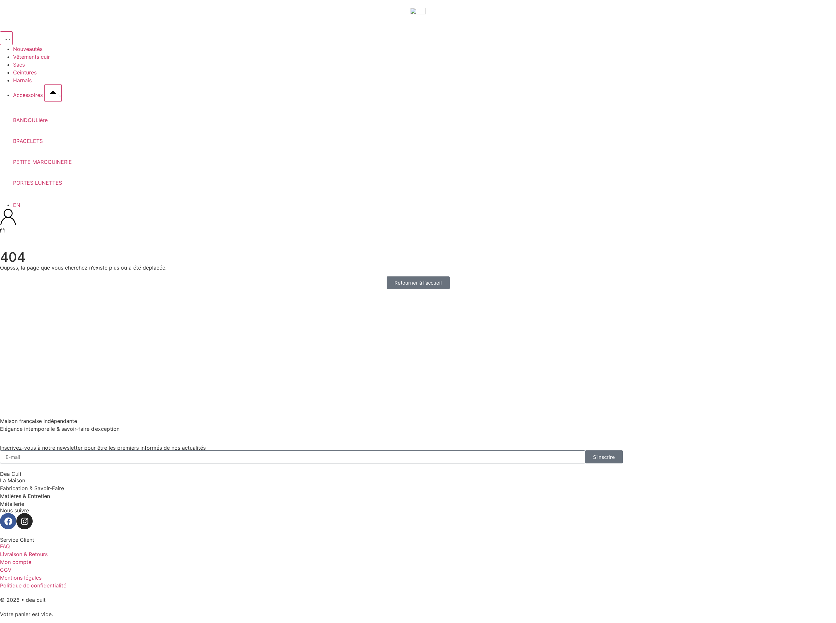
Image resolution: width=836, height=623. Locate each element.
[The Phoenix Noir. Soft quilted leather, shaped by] (752, 348)
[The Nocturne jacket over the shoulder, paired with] (585, 328)
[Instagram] (24, 521)
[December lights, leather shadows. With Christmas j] (418, 344)
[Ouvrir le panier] (2, 230)
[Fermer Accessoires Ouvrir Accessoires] (53, 93)
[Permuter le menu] (6, 38)
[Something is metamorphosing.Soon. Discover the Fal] (83, 320)
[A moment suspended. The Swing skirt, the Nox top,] (250, 328)
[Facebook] (8, 521)
